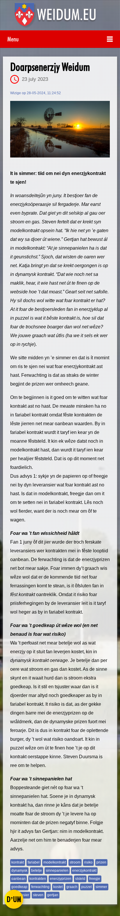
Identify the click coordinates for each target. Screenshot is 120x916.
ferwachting (40, 887)
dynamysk (19, 870)
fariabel (34, 862)
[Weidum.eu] (60, 16)
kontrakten (37, 879)
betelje (36, 870)
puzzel (86, 887)
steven (38, 895)
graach (71, 887)
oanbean (18, 879)
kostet (58, 887)
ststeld (80, 879)
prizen (101, 862)
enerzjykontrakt (84, 870)
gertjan (52, 895)
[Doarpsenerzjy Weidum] (60, 129)
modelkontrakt (54, 862)
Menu (13, 39)
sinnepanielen (57, 870)
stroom (75, 862)
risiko (88, 862)
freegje (94, 879)
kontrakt (17, 862)
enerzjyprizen (60, 879)
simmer (101, 887)
